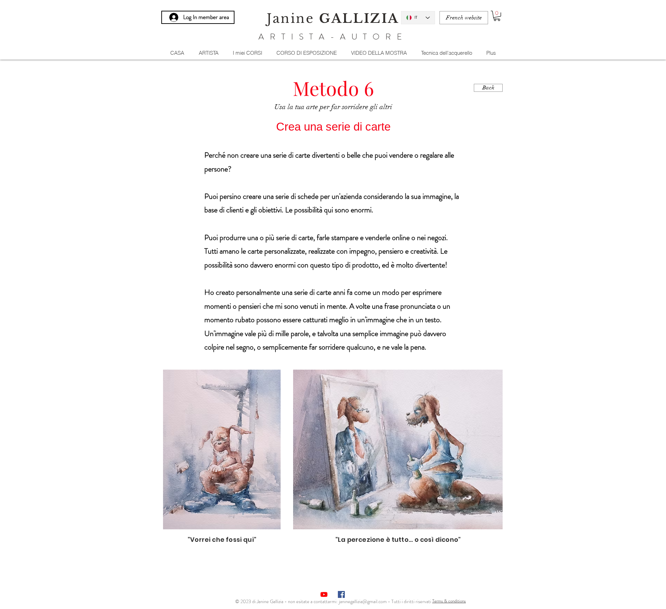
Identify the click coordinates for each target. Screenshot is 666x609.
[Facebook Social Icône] (341, 594)
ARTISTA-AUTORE (332, 37)
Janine (333, 18)
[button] (497, 16)
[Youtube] (324, 594)
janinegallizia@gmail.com (363, 601)
